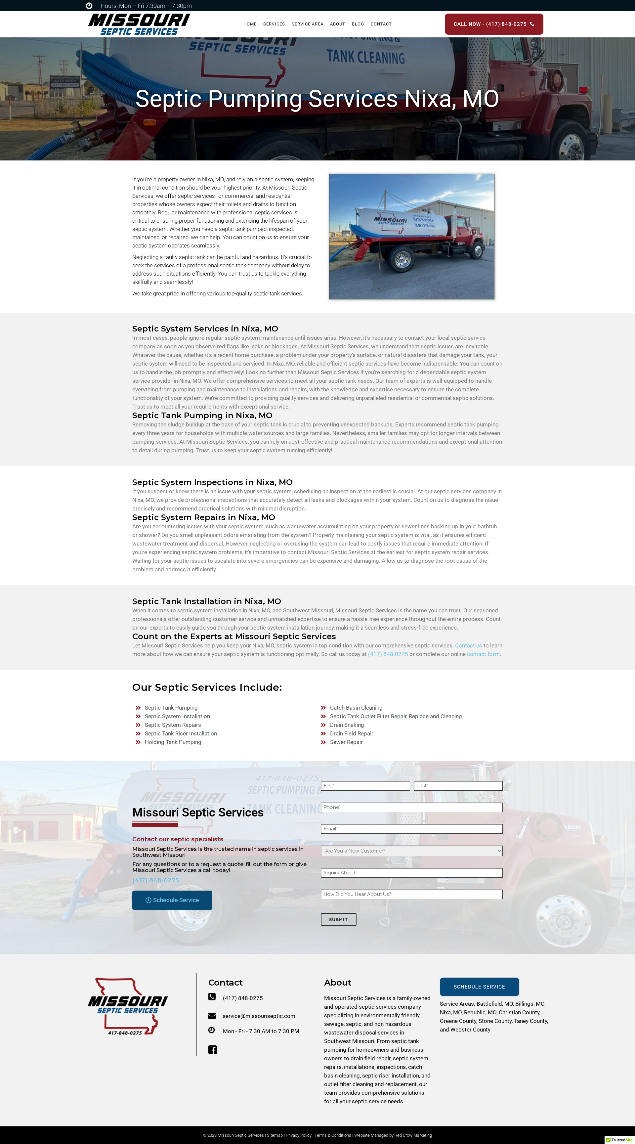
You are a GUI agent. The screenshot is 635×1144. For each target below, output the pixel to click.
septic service (369, 1101)
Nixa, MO (451, 1012)
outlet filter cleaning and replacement (370, 1084)
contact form (483, 654)
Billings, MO (529, 1003)
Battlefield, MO (495, 1003)
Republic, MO (480, 1012)
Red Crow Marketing (413, 1135)
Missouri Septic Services (355, 998)
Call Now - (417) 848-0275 (490, 24)
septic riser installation (390, 1075)
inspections (391, 1067)
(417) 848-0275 (388, 654)
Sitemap (275, 1135)
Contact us (468, 645)
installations (359, 1067)
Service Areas (457, 1003)
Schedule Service (479, 987)
